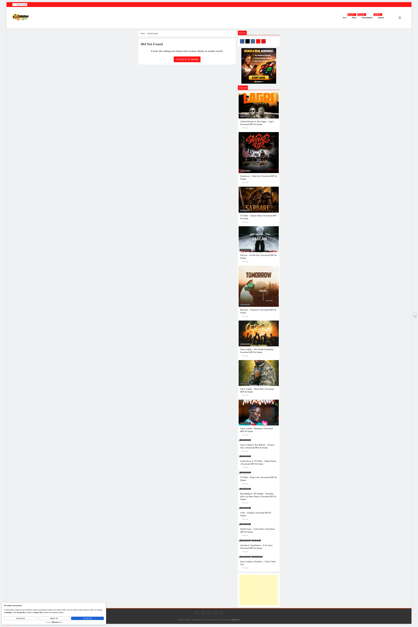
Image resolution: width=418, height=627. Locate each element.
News (346, 18)
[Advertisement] (258, 590)
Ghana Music (245, 116)
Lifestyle (381, 18)
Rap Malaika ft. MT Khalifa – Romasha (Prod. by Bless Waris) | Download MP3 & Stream (258, 496)
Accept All (87, 618)
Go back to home (187, 59)
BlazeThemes (236, 620)
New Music (256, 540)
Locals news (257, 556)
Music (356, 18)
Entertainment (369, 18)
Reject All (54, 618)
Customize (20, 618)
